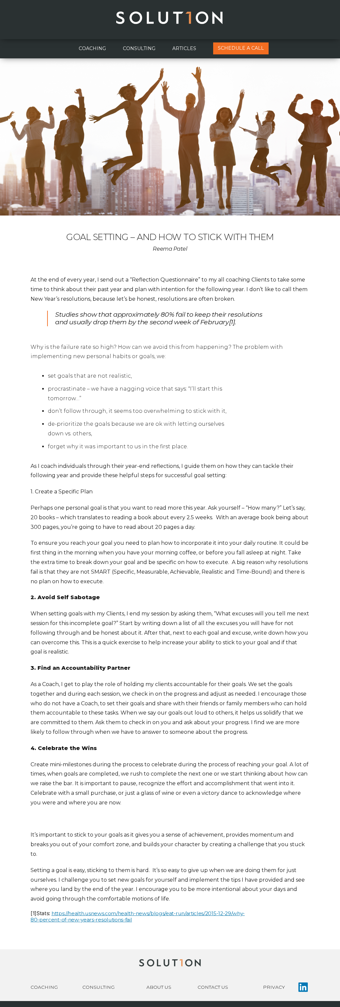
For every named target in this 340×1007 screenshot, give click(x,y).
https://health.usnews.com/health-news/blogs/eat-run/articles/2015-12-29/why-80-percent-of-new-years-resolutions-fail (138, 916)
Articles (184, 48)
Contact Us (213, 987)
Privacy (274, 987)
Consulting (139, 48)
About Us (158, 987)
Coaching (92, 48)
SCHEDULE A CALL (241, 48)
